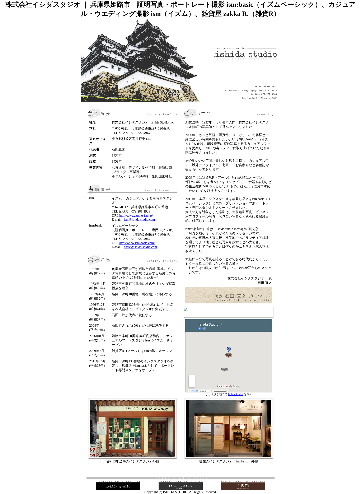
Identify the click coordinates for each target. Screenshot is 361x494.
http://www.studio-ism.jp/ (136, 215)
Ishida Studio (235, 394)
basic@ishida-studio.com (140, 247)
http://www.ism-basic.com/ (137, 243)
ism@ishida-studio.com (139, 219)
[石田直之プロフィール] (228, 302)
